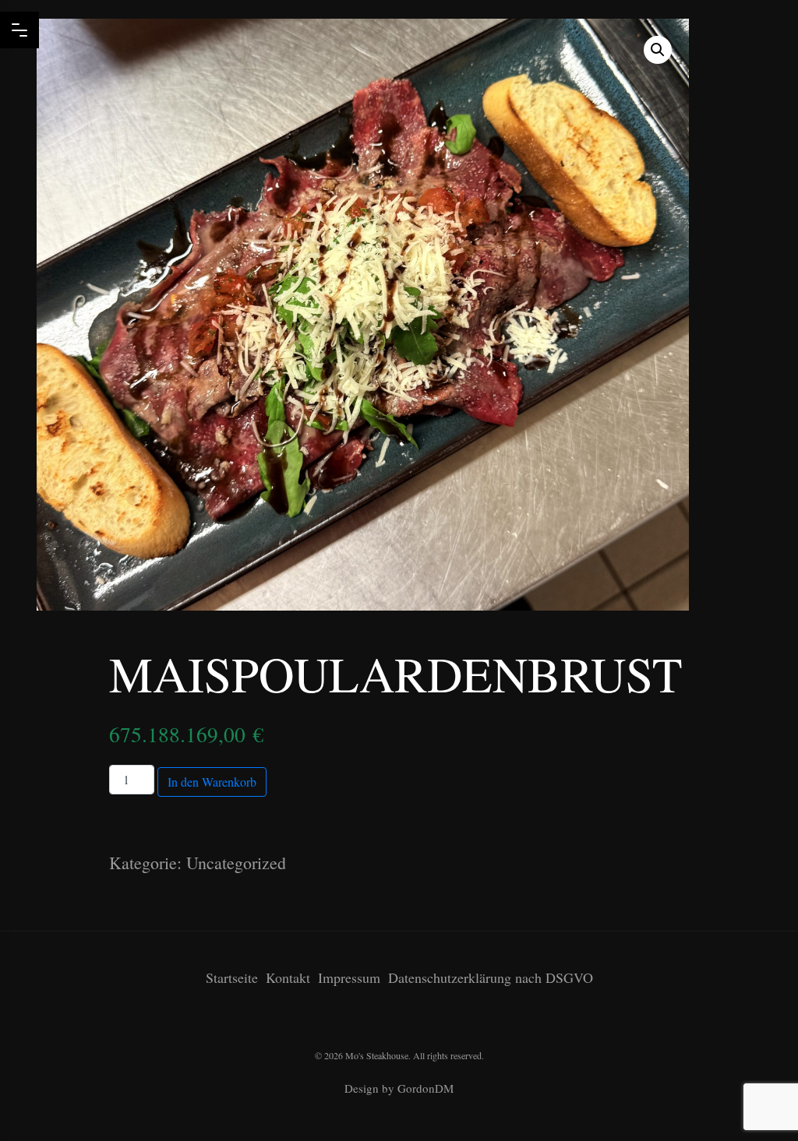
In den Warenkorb (212, 781)
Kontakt (288, 977)
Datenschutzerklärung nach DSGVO (490, 977)
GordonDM (425, 1088)
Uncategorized (236, 862)
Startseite (232, 977)
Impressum (349, 977)
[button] (658, 50)
